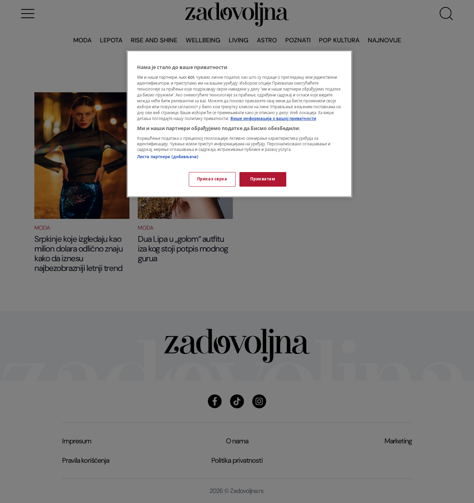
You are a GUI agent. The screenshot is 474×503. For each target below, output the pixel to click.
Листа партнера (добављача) (167, 157)
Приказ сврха (212, 179)
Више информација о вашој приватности (273, 118)
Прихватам (262, 179)
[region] (239, 123)
